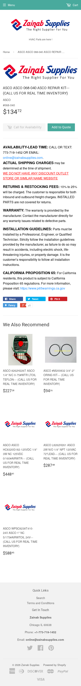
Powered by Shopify (54, 665)
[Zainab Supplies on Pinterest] (51, 649)
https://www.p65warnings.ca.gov (42, 288)
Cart (75, 5)
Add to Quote (61, 127)
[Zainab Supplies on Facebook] (40, 649)
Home (6, 52)
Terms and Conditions (40, 603)
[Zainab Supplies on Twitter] (30, 649)
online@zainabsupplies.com (23, 157)
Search (40, 598)
